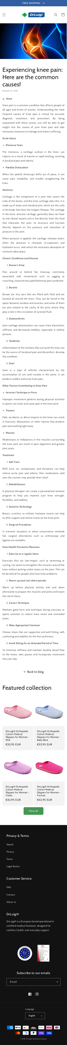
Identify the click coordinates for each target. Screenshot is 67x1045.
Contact (11, 894)
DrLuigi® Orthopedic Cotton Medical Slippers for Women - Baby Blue (48, 735)
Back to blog (35, 672)
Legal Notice (13, 866)
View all (33, 810)
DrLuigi (28, 1039)
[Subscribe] (56, 982)
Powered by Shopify (40, 1039)
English (32, 1015)
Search (10, 844)
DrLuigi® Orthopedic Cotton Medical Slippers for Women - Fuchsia (48, 791)
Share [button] (9, 98)
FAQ (9, 887)
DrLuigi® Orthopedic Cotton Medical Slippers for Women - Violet (17, 791)
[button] (4, 14)
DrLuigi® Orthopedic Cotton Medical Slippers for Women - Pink (17, 735)
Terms (10, 859)
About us (11, 902)
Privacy (10, 851)
